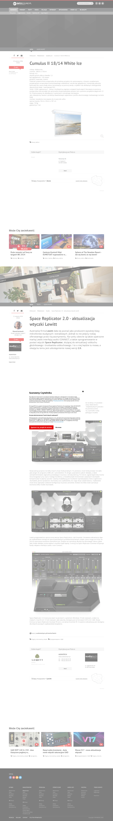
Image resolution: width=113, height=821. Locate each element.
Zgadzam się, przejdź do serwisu (41, 427)
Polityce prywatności (58, 422)
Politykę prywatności (58, 400)
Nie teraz (58, 427)
